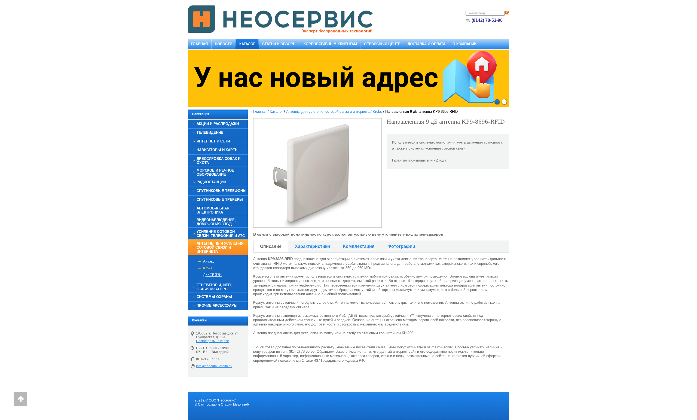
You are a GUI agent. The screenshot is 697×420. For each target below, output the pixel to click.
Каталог (247, 44)
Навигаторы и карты (218, 150)
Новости (223, 44)
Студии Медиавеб (235, 404)
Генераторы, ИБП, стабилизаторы (214, 287)
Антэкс (209, 261)
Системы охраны (214, 297)
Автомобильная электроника (213, 210)
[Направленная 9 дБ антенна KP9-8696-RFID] (317, 173)
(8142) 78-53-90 (487, 20)
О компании (464, 44)
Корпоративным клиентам (330, 44)
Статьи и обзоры (279, 44)
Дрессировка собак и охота (218, 161)
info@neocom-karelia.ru (214, 366)
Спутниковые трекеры (220, 199)
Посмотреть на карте (212, 341)
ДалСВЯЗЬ (212, 275)
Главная (199, 44)
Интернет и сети (213, 141)
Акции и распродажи (218, 124)
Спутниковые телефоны (221, 191)
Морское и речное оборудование (215, 172)
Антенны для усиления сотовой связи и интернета (220, 247)
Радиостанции (211, 182)
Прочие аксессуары (217, 305)
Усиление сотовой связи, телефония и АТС (221, 234)
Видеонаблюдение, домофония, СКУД (216, 222)
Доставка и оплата (426, 44)
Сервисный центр (382, 44)
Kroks (207, 268)
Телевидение (210, 132)
